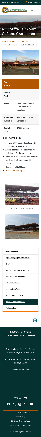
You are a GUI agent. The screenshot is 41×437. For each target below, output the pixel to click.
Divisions (12, 41)
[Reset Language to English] (26, 2)
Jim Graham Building (14, 289)
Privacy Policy (14, 425)
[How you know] (21, 2)
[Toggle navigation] (38, 10)
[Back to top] (35, 320)
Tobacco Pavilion (12, 308)
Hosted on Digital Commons (20, 431)
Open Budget (27, 425)
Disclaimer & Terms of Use (20, 421)
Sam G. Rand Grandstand (15, 301)
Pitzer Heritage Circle (14, 295)
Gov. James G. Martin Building (17, 270)
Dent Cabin (10, 264)
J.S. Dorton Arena (13, 283)
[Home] (14, 8)
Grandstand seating (14, 170)
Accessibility (20, 416)
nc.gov (12, 412)
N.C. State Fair (23, 41)
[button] (30, 10)
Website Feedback (24, 412)
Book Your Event (11, 45)
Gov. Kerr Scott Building (15, 276)
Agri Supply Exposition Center (17, 257)
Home (4, 41)
